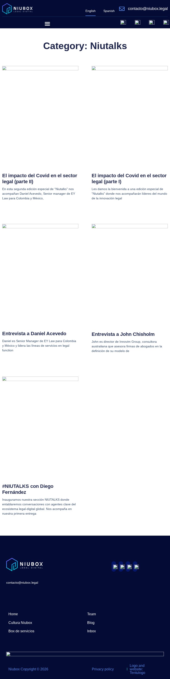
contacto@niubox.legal (148, 8)
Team (91, 614)
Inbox (91, 631)
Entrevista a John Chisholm (123, 334)
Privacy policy (103, 669)
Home (13, 614)
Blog (91, 623)
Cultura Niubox (20, 623)
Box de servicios (21, 631)
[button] (47, 23)
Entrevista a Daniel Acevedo (34, 333)
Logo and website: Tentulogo (137, 669)
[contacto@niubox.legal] (122, 9)
